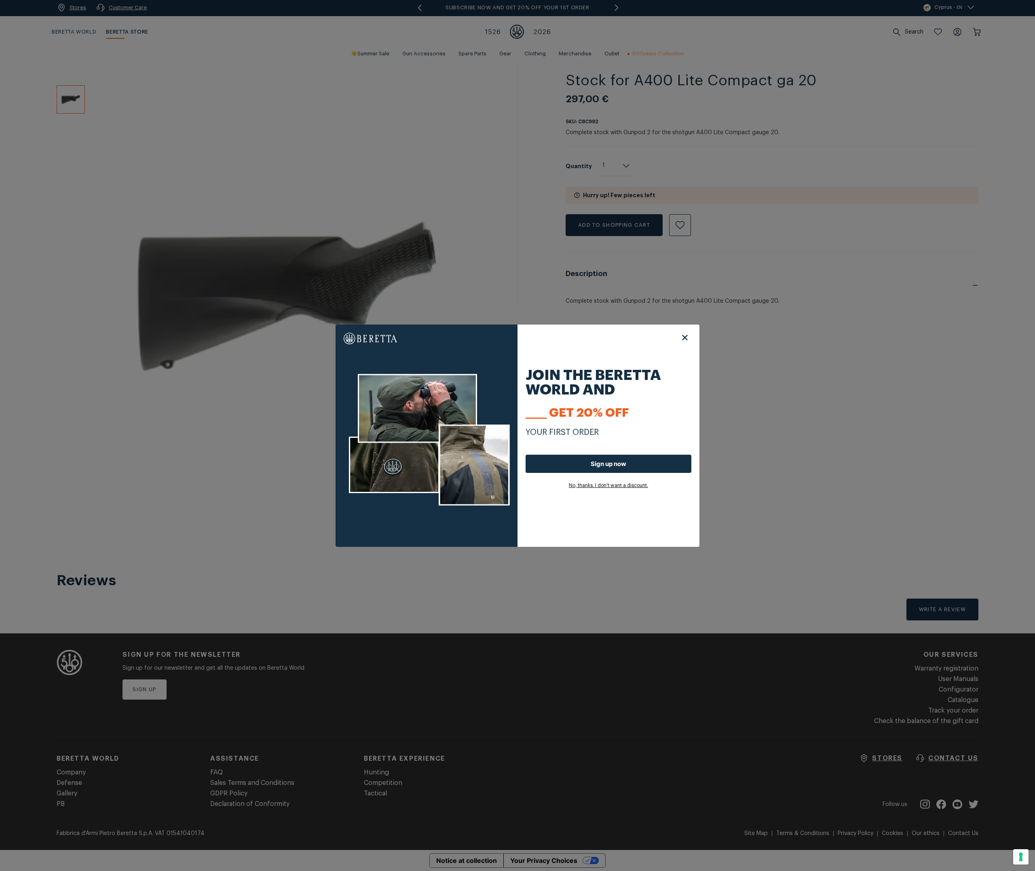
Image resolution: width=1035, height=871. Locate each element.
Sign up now (608, 464)
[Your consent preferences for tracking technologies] (1021, 857)
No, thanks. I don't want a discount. (608, 485)
